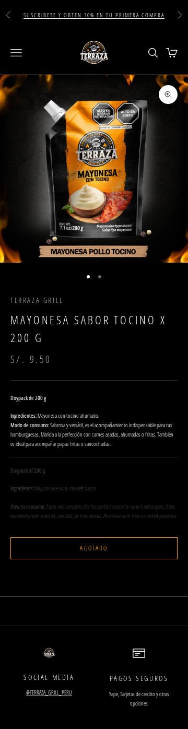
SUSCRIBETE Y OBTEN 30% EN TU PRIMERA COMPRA (94, 15)
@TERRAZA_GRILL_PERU (49, 692)
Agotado (94, 548)
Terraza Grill (37, 300)
